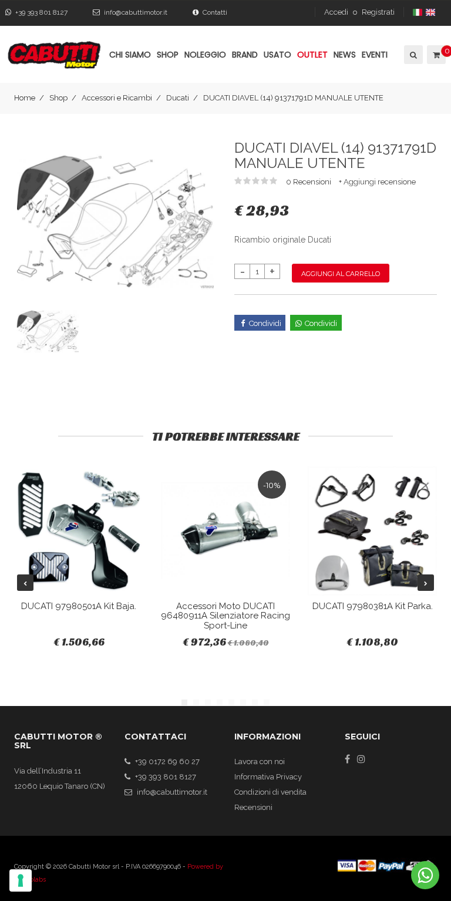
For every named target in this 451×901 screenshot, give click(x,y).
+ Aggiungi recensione (377, 181)
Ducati (177, 97)
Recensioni (253, 807)
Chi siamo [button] (130, 54)
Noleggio (205, 54)
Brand (245, 54)
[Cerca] (412, 54)
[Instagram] (361, 759)
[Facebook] (347, 759)
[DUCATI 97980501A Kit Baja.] (78, 531)
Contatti (215, 12)
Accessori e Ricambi (117, 97)
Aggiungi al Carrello (340, 274)
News (345, 54)
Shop (58, 97)
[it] (418, 12)
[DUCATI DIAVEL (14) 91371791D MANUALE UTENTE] (115, 221)
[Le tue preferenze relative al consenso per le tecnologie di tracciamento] (20, 880)
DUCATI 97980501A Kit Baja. (78, 606)
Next (426, 582)
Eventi (375, 54)
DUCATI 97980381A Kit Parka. (372, 606)
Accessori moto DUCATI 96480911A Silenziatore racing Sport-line (225, 616)
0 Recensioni (309, 181)
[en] (431, 12)
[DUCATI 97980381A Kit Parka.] (372, 531)
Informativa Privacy (268, 776)
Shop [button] (168, 54)
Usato (277, 54)
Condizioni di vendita (270, 792)
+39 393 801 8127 (41, 12)
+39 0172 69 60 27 (167, 761)
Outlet (312, 54)
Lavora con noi (259, 761)
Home (24, 97)
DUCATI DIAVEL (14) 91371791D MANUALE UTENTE (293, 97)
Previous (25, 582)
